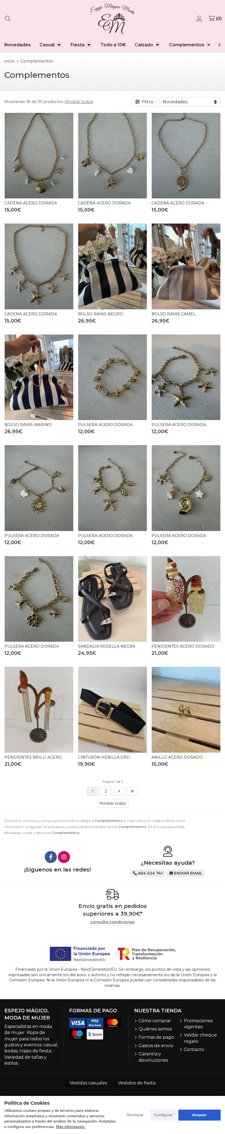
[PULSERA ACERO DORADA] (112, 377)
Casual (47, 44)
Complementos (186, 44)
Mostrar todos (79, 101)
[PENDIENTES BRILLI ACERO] (39, 710)
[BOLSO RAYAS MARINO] (39, 377)
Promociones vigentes (198, 1023)
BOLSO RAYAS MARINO (28, 424)
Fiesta (78, 44)
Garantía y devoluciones (153, 1056)
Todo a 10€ (113, 44)
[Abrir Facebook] (50, 857)
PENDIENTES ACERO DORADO (182, 646)
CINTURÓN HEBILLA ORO (104, 757)
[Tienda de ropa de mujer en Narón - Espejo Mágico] (112, 18)
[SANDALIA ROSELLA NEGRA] (112, 599)
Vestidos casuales (88, 1083)
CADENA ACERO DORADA (30, 203)
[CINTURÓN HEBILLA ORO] (112, 710)
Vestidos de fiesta (137, 1083)
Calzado (144, 44)
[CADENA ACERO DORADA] (39, 156)
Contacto (194, 1049)
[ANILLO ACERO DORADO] (186, 710)
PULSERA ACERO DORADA (105, 424)
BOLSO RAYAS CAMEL (173, 314)
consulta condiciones (112, 922)
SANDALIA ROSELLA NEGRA (106, 646)
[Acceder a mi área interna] (200, 18)
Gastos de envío (156, 1045)
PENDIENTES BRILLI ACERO (33, 757)
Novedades (17, 44)
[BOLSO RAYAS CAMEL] (186, 266)
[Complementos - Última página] (119, 791)
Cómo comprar (155, 1020)
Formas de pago (156, 1037)
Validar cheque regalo (200, 1038)
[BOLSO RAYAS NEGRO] (112, 266)
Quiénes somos (155, 1029)
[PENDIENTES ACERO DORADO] (186, 599)
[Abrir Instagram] (63, 857)
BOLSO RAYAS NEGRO (100, 314)
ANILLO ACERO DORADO (177, 757)
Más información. (71, 1126)
